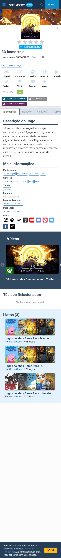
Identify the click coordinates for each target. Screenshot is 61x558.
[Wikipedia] (12, 226)
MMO (43, 174)
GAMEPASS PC (38, 99)
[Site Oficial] (5, 220)
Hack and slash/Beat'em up (15, 181)
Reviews (27, 111)
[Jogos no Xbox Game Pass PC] (30, 355)
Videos (42, 111)
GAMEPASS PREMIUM (15, 104)
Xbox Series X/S (14, 66)
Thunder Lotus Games (13, 204)
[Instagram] (45, 220)
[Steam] (18, 220)
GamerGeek (20, 4)
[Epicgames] (25, 220)
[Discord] (38, 220)
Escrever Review (32, 47)
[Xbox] (12, 220)
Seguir (35, 57)
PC (4, 66)
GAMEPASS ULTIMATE (15, 99)
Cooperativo (22, 174)
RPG (31, 181)
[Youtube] (31, 220)
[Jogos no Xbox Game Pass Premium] (30, 328)
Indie (37, 181)
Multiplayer (33, 174)
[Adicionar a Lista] (20, 92)
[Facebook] (5, 226)
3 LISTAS (11, 92)
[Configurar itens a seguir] (43, 57)
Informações (10, 111)
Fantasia (7, 189)
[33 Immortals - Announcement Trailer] (32, 259)
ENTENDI (50, 550)
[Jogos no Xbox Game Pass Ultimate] (30, 382)
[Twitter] (51, 220)
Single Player (9, 174)
